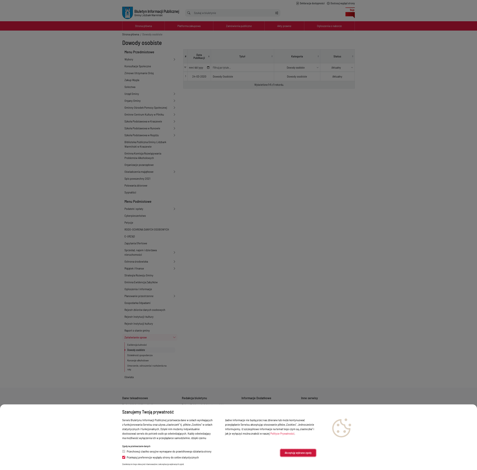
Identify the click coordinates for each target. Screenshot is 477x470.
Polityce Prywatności (282, 433)
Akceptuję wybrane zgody (298, 452)
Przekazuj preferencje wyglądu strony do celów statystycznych (163, 457)
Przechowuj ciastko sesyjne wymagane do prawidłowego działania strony (169, 451)
